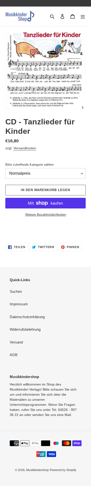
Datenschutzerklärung (27, 317)
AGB (13, 355)
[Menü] (83, 16)
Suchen (16, 291)
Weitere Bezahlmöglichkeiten (45, 214)
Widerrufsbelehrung (25, 329)
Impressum (19, 304)
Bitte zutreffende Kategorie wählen (29, 164)
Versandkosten (24, 148)
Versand (16, 342)
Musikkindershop (37, 470)
